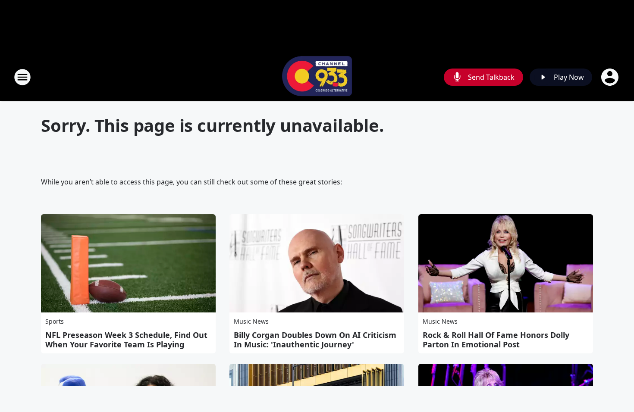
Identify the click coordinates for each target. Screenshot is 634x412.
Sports (54, 321)
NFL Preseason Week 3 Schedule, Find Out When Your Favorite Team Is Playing (126, 339)
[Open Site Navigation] (22, 77)
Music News (251, 321)
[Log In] (610, 77)
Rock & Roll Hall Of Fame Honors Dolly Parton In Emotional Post (496, 339)
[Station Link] (317, 77)
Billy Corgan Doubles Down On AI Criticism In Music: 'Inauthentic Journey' (315, 339)
